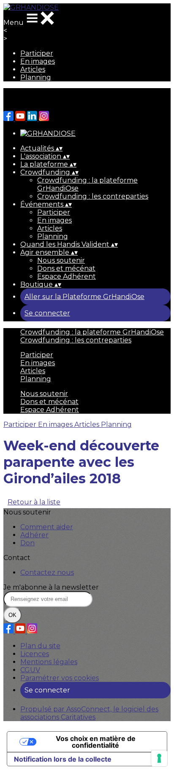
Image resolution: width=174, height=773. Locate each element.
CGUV (30, 670)
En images (37, 61)
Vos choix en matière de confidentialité (96, 741)
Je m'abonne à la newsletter (51, 587)
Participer (36, 53)
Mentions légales (48, 662)
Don (27, 543)
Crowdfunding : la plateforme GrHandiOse (92, 332)
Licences (34, 654)
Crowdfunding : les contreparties (92, 196)
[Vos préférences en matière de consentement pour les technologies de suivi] (159, 758)
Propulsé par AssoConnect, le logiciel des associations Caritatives (89, 713)
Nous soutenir (61, 260)
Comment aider (46, 527)
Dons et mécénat (66, 268)
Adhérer (34, 535)
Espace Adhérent (66, 276)
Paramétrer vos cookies (59, 678)
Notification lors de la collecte (62, 759)
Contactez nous (47, 572)
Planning (35, 77)
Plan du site (40, 646)
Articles (32, 69)
